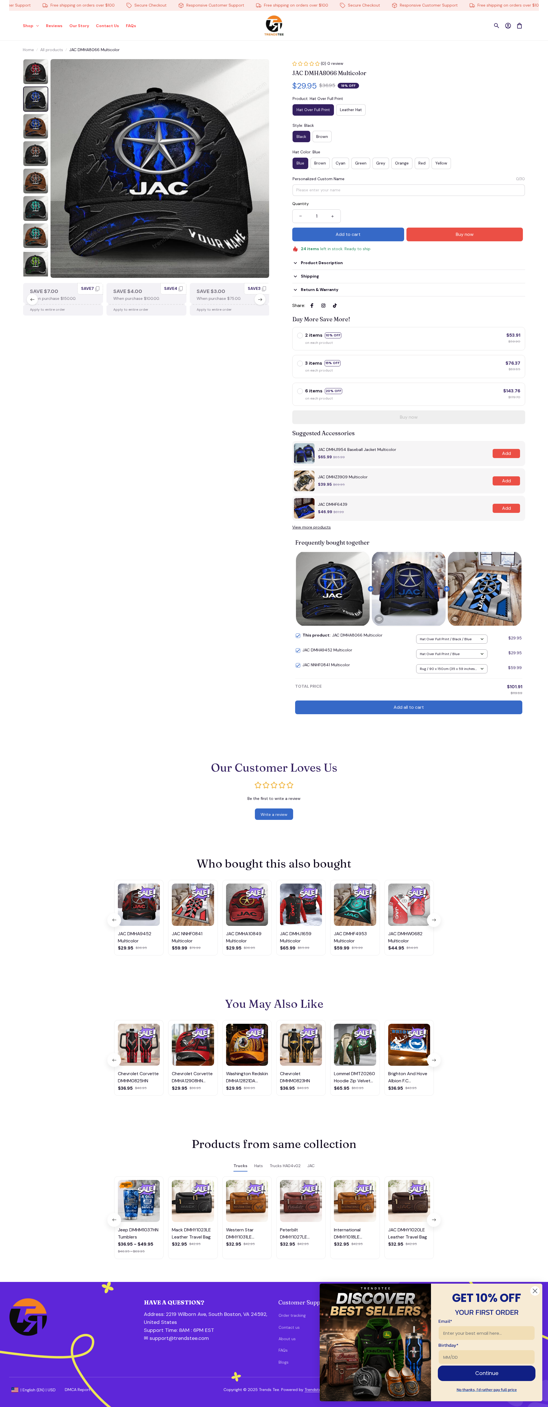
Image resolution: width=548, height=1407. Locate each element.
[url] (174, 1330)
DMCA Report (77, 1389)
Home (28, 49)
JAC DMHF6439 (332, 504)
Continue (486, 1373)
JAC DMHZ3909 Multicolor (343, 476)
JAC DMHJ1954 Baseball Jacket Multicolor (357, 449)
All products (51, 49)
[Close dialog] (535, 1291)
